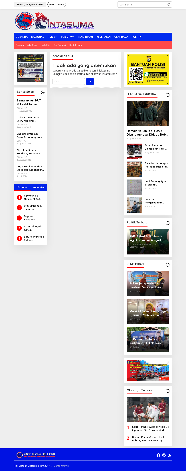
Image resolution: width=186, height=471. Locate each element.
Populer (22, 187)
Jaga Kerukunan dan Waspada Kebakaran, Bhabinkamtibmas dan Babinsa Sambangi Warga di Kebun (30, 168)
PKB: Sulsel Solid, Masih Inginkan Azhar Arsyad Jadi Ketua (146, 238)
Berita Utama (61, 465)
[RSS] (169, 455)
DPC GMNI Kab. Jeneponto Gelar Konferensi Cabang (33, 207)
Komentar (39, 187)
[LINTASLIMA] (55, 20)
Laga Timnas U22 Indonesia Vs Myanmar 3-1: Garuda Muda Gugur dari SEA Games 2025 (150, 428)
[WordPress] (164, 455)
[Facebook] (158, 455)
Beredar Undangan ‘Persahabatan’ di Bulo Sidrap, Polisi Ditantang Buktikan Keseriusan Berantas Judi (156, 165)
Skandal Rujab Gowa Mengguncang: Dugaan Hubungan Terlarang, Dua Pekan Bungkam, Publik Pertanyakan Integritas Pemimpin (34, 228)
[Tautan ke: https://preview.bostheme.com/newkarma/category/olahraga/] (167, 391)
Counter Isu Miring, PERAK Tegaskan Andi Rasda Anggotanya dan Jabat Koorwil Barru (32, 197)
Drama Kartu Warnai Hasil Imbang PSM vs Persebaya (148, 439)
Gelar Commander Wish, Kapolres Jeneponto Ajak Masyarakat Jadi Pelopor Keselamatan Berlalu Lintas (30, 119)
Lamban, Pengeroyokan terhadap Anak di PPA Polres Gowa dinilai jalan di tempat (155, 201)
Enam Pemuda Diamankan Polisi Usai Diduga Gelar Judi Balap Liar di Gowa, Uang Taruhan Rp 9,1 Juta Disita (157, 147)
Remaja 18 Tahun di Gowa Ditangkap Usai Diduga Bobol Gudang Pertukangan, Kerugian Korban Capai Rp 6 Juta (148, 133)
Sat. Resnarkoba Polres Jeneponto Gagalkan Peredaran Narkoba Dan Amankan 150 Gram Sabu (34, 238)
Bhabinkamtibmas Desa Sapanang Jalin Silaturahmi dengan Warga (30, 135)
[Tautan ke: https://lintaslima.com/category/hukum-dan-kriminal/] (167, 95)
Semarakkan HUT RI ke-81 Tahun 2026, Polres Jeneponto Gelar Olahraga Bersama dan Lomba (30, 102)
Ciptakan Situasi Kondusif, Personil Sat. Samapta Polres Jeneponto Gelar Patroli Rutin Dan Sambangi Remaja (30, 152)
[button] (169, 4)
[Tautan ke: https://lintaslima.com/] (43, 92)
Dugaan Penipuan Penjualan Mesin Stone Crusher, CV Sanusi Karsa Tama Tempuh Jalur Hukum (34, 218)
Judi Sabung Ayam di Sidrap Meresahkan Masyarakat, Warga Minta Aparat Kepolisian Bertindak (157, 183)
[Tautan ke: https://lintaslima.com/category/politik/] (167, 223)
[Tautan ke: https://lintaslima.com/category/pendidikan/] (167, 265)
